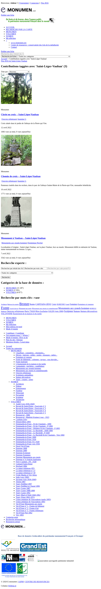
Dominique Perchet (35, 243)
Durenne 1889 (21, 451)
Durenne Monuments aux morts (28, 457)
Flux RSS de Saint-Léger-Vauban (14, 61)
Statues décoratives (88, 311)
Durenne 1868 (21, 448)
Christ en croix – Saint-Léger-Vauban (20, 114)
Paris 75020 (30, 311)
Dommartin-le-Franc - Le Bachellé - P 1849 (33, 433)
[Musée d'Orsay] (12, 561)
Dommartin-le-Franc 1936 (26, 439)
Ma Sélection (11, 324)
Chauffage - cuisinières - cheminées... (30, 353)
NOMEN (9, 36)
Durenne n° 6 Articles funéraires (28, 459)
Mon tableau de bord (14, 327)
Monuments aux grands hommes (14, 243)
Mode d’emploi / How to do (17, 338)
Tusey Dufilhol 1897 (24, 484)
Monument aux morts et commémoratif (45, 308)
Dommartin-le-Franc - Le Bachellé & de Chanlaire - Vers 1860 (40, 435)
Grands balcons (14, 308)
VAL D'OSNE (6, 314)
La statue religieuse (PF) (25, 468)
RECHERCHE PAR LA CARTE (19, 29)
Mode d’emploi (12, 329)
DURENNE (61, 304)
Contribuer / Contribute (15, 333)
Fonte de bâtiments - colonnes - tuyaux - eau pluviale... (37, 359)
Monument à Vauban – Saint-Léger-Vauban (23, 238)
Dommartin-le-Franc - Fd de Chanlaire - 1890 (33, 424)
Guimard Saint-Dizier (24, 464)
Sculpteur (68, 311)
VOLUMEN (11, 34)
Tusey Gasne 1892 (23, 493)
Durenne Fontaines (23, 455)
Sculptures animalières (24, 375)
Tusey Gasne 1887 (23, 488)
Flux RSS (45, 3)
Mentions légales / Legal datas (17, 342)
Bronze (24, 304)
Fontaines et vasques (86, 304)
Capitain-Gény (21, 419)
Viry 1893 (20, 515)
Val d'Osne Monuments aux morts (29, 504)
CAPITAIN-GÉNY (43, 304)
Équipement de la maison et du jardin (27, 314)
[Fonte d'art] (3, 561)
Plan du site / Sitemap (14, 340)
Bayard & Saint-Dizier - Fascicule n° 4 (31, 411)
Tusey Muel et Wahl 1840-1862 (28, 495)
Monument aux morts (25, 308)
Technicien (20, 399)
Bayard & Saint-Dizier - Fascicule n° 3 (31, 408)
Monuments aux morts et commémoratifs (31, 371)
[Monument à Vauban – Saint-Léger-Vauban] (16, 227)
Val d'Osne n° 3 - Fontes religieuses (29, 511)
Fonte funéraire (22, 362)
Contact (14, 47)
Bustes (32, 304)
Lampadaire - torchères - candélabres (30, 366)
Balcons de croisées (13, 304)
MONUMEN (11, 32)
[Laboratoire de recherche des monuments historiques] (31, 561)
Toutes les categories (14, 348)
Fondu (67, 304)
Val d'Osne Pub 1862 (24, 513)
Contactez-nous (12, 517)
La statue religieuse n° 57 (25, 471)
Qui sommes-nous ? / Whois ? (17, 335)
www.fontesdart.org (18, 43)
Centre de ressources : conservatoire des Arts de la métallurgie (35, 45)
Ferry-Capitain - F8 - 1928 (26, 462)
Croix (54, 304)
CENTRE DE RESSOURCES (37, 582)
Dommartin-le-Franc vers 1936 (28, 444)
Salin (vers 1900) (22, 477)
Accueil (4, 59)
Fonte (5, 308)
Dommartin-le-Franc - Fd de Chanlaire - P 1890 (34, 426)
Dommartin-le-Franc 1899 (26, 437)
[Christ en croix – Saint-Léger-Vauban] (16, 103)
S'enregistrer (24, 3)
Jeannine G (21, 119)
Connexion (34, 3)
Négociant (20, 393)
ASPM (21, 582)
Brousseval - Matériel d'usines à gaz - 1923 (32, 417)
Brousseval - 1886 (23, 415)
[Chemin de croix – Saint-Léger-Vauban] (16, 165)
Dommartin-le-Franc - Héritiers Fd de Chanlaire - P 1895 (38, 428)
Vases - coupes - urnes (24, 379)
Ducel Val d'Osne (22, 446)
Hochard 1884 (21, 466)
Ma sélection (11, 38)
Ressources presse (13, 522)
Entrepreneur (21, 388)
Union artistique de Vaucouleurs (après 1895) (33, 499)
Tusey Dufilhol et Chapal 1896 (28, 486)
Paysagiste (20, 395)
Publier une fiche (7, 15)
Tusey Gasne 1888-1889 (25, 491)
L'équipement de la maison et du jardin (31, 364)
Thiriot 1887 (20, 482)
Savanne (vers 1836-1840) (26, 479)
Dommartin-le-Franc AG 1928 (27, 442)
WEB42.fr (12, 586)
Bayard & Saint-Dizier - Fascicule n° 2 (31, 406)
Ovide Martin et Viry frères (26, 475)
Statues (77, 311)
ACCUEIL (10, 27)
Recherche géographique (15, 519)
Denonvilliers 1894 (23, 422)
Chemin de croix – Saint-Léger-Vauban (21, 176)
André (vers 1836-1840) (25, 404)
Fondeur (19, 391)
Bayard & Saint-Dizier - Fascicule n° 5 (31, 413)
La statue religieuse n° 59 (25, 473)
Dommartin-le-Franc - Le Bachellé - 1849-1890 (34, 431)
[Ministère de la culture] (22, 561)
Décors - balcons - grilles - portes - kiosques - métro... (36, 355)
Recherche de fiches (9, 56)
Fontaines (73, 304)
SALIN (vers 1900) (56, 311)
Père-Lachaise (41, 311)
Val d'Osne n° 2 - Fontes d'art (27, 508)
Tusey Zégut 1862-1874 (25, 497)
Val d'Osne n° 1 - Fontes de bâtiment (30, 506)
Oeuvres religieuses (9, 119)
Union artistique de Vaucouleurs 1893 (30, 502)
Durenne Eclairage (23, 453)
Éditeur (18, 386)
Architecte (4, 304)
